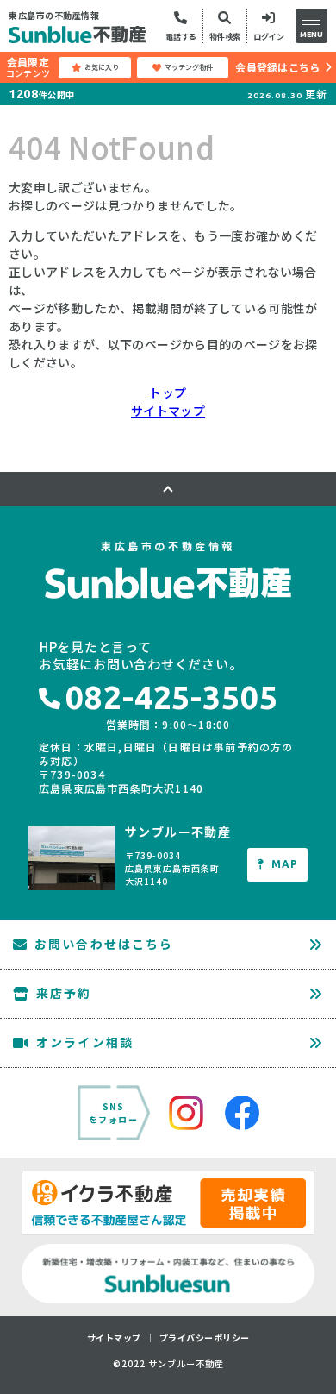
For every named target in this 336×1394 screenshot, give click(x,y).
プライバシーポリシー (204, 1338)
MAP (285, 864)
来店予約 (63, 993)
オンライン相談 (85, 1042)
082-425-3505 (171, 697)
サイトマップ (168, 410)
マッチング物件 (189, 67)
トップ (167, 392)
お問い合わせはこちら (103, 943)
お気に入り (101, 67)
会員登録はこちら (277, 67)
